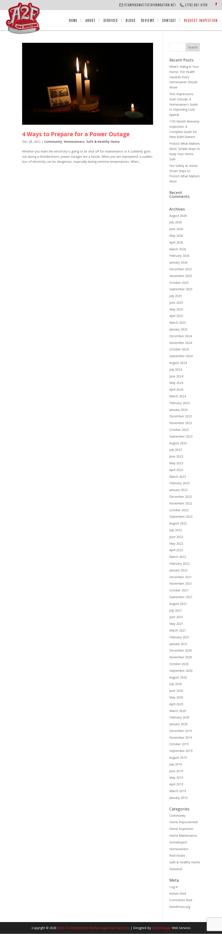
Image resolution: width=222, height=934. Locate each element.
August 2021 (178, 604)
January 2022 (178, 570)
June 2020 (176, 690)
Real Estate (177, 855)
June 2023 (176, 456)
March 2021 (177, 630)
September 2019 (181, 751)
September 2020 (181, 671)
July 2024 (175, 369)
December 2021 (180, 577)
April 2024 (176, 389)
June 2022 (176, 537)
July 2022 (175, 530)
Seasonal (175, 869)
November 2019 (180, 737)
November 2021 (180, 583)
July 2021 (175, 610)
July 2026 (175, 222)
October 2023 (179, 430)
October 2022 (179, 510)
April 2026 (176, 242)
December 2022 (180, 496)
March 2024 (177, 396)
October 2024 (179, 349)
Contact (169, 20)
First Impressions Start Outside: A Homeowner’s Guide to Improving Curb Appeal (183, 104)
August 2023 (178, 443)
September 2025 (181, 289)
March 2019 (177, 791)
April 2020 (176, 704)
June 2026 (176, 229)
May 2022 (176, 543)
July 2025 (175, 296)
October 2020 (179, 664)
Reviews (147, 20)
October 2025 (179, 282)
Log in (173, 887)
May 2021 (176, 624)
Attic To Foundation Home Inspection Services (93, 928)
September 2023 (181, 436)
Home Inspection (181, 829)
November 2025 (180, 276)
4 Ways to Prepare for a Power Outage (76, 134)
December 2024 (180, 336)
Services (110, 20)
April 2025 (176, 316)
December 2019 (180, 731)
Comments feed (180, 900)
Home (73, 20)
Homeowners (74, 141)
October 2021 (179, 590)
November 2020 (180, 657)
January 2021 (178, 644)
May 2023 (176, 463)
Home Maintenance (183, 835)
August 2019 (178, 757)
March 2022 (177, 557)
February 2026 (179, 256)
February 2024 (179, 403)
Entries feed (177, 893)
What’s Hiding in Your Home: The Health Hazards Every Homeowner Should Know (184, 77)
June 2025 (176, 302)
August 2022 (178, 523)
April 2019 (176, 784)
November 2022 (180, 503)
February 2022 (179, 563)
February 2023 (179, 483)
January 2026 (178, 262)
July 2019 (175, 764)
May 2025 (176, 309)
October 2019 (179, 744)
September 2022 (181, 516)
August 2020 (178, 677)
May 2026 (176, 236)
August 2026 (178, 216)
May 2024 (176, 383)
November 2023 (180, 423)
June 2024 (176, 376)
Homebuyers (178, 842)
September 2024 (181, 356)
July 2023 (175, 450)
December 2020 (180, 650)
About (90, 20)
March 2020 (177, 711)
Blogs (130, 20)
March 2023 (177, 476)
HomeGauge (161, 928)
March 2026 (177, 249)
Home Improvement (183, 822)
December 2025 (180, 269)
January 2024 (178, 410)
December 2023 (180, 416)
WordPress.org (179, 907)
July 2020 (175, 684)
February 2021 (179, 637)
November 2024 (180, 343)
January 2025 (178, 329)
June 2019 (176, 771)
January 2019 (178, 798)
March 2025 (177, 322)
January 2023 (178, 490)
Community (53, 141)
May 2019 (176, 777)
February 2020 (179, 717)
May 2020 (176, 697)
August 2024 (178, 363)
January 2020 (178, 724)
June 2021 (176, 617)
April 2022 (176, 550)
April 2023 (176, 470)
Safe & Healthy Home (103, 141)
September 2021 (181, 597)
